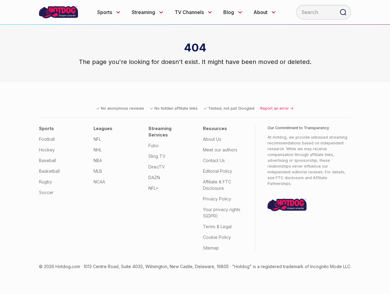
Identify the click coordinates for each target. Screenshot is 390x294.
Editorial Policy (217, 171)
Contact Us (214, 160)
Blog (228, 12)
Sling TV (156, 156)
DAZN (154, 177)
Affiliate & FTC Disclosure (217, 185)
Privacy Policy (217, 198)
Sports (104, 12)
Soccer (46, 192)
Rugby (45, 181)
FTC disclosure (290, 177)
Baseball (47, 160)
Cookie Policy (217, 237)
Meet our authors (220, 149)
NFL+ (153, 188)
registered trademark (282, 266)
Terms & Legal (217, 226)
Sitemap (211, 247)
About (261, 12)
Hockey (47, 149)
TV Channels (189, 12)
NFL (97, 139)
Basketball (49, 171)
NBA (98, 160)
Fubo (153, 145)
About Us (212, 139)
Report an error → (277, 108)
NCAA (99, 181)
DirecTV (156, 166)
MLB (98, 171)
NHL (98, 149)
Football (47, 139)
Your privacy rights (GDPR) (221, 212)
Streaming (143, 12)
